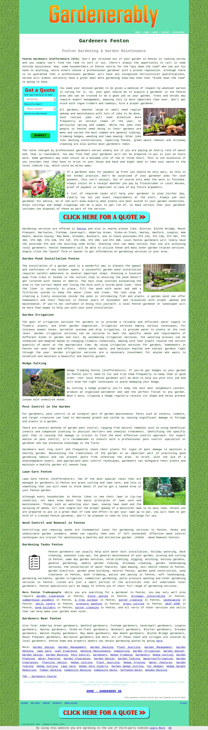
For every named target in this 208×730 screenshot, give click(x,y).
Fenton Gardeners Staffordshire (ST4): (51, 59)
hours (140, 158)
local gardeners (34, 641)
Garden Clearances (77, 658)
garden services (91, 559)
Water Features (49, 658)
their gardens (123, 128)
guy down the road (144, 66)
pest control (49, 439)
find (33, 625)
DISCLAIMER (178, 32)
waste (170, 161)
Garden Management (72, 647)
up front (122, 172)
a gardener (155, 92)
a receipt (101, 183)
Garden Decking (101, 647)
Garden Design (43, 647)
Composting (121, 651)
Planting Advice (54, 662)
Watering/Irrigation (158, 658)
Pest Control (80, 655)
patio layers (45, 603)
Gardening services (36, 228)
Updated (46, 703)
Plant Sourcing (128, 647)
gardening (123, 641)
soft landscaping (171, 574)
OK (170, 728)
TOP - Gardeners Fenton (39, 676)
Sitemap (24, 703)
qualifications (173, 74)
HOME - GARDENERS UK (104, 691)
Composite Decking (77, 670)
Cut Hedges (155, 666)
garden (136, 59)
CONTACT (166, 32)
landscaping (171, 600)
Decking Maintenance (96, 651)
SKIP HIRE (172, 603)
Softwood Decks (131, 670)
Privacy (183, 703)
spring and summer (92, 125)
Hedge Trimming (121, 655)
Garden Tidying (129, 658)
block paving (98, 596)
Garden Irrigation (146, 651)
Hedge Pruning (134, 662)
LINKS (146, 32)
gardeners (113, 144)
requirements (122, 197)
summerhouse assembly (38, 600)
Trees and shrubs (166, 95)
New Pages (35, 703)
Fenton (81, 228)
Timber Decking (50, 670)
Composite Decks (105, 670)
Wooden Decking (156, 670)
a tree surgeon (86, 600)
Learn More (157, 728)
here (159, 641)
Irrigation (109, 325)
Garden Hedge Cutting (127, 666)
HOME (137, 32)
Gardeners (100, 655)
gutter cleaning (131, 600)
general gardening (62, 563)
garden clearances (50, 596)
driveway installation (148, 596)
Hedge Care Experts (93, 666)
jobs (119, 113)
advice (47, 201)
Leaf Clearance (66, 651)
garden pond (112, 269)
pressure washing (89, 603)
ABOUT (155, 32)
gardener (147, 103)
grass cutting (88, 482)
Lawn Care (44, 651)
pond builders (45, 607)
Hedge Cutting (163, 655)
